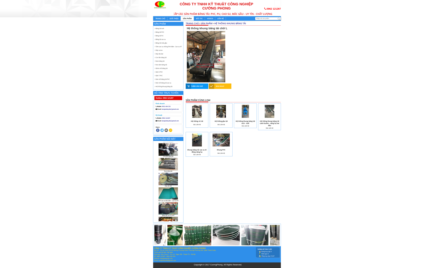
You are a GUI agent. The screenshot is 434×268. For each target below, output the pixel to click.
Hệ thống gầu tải (221, 121)
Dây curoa (158, 50)
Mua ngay (220, 86)
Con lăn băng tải (160, 57)
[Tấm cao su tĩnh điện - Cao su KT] (168, 183)
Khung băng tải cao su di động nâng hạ (196, 151)
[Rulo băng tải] (168, 153)
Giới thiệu (174, 18)
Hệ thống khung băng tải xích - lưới (245, 122)
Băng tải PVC (159, 32)
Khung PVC (221, 150)
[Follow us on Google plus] (170, 130)
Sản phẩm (187, 18)
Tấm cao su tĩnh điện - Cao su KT (168, 190)
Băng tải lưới (159, 28)
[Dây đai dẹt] (168, 168)
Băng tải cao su (160, 39)
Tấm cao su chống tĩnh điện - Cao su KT (168, 47)
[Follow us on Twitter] (162, 130)
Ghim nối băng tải (161, 68)
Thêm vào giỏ (197, 86)
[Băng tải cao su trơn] (168, 197)
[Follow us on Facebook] (157, 130)
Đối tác (199, 18)
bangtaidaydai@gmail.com (170, 109)
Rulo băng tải (159, 61)
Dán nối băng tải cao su (163, 83)
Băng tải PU (159, 36)
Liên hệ (220, 18)
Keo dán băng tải (161, 65)
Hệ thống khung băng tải (230, 23)
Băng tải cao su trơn (168, 205)
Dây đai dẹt (159, 54)
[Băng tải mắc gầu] (168, 212)
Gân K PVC (159, 72)
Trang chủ (160, 18)
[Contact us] (166, 130)
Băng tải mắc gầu (161, 43)
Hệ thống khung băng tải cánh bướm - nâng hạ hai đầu (269, 123)
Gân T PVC (159, 76)
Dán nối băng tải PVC (162, 79)
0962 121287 (274, 8)
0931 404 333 (166, 106)
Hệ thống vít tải (197, 121)
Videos (210, 18)
